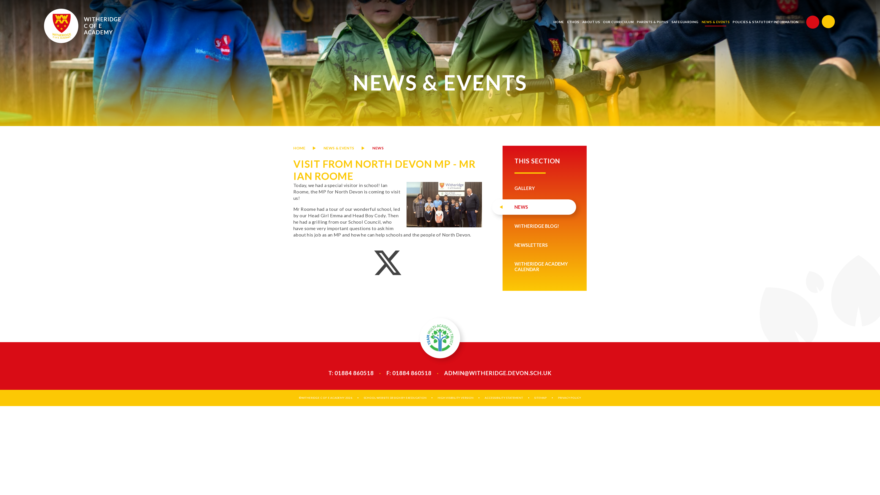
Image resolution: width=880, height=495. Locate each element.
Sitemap (540, 397)
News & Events (339, 148)
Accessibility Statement (504, 397)
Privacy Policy (569, 397)
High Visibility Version (455, 397)
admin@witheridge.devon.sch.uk (498, 373)
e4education (416, 397)
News (378, 148)
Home (299, 148)
